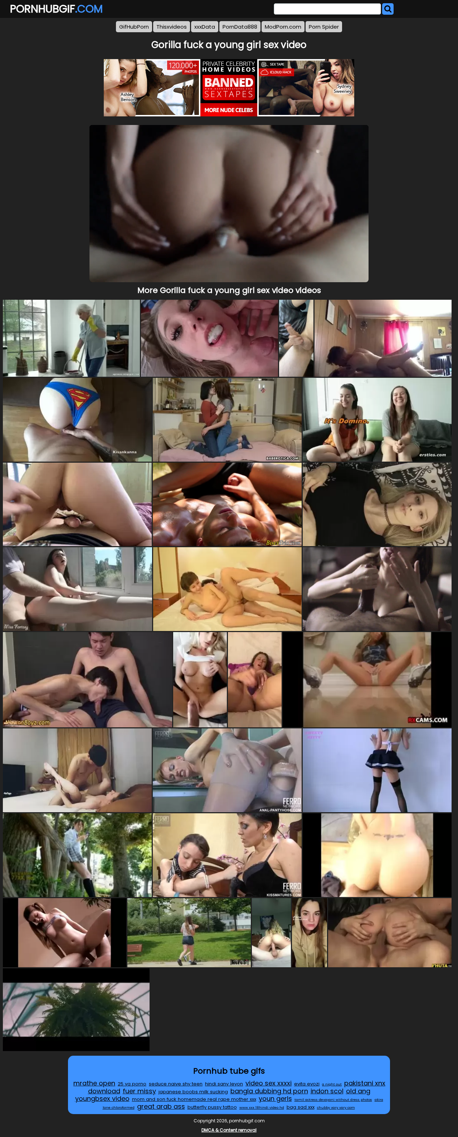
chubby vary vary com (336, 1107)
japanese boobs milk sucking (193, 1091)
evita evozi (307, 1083)
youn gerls (275, 1098)
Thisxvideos (171, 26)
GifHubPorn (134, 26)
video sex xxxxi (268, 1083)
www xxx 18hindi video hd (261, 1107)
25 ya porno (132, 1083)
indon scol (327, 1091)
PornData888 (240, 26)
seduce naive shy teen (176, 1083)
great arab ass (161, 1106)
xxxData (204, 26)
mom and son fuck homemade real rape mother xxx (194, 1099)
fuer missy (139, 1091)
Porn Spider (324, 26)
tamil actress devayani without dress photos (333, 1099)
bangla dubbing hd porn (269, 1091)
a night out (332, 1084)
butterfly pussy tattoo (212, 1107)
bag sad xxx (301, 1107)
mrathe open (94, 1083)
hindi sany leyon (224, 1083)
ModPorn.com (283, 26)
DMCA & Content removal (229, 1130)
